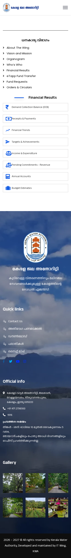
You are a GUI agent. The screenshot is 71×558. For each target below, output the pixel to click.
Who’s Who (14, 65)
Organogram (16, 59)
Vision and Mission (19, 53)
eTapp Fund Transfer (21, 76)
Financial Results (18, 70)
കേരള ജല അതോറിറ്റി (35, 269)
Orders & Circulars (19, 87)
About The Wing (18, 48)
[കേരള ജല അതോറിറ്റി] (21, 7)
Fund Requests (17, 82)
